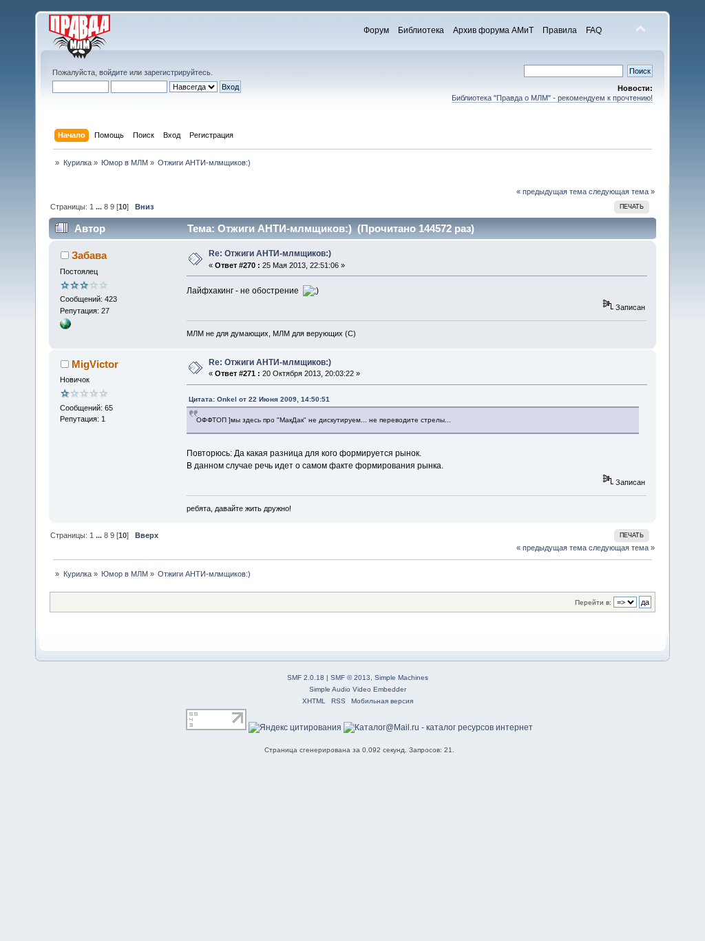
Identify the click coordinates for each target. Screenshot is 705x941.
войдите (113, 72)
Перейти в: (593, 602)
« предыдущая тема (551, 191)
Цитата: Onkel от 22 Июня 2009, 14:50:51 (259, 399)
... (100, 207)
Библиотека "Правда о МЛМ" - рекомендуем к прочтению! (552, 98)
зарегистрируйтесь (177, 72)
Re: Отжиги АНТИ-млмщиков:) (270, 253)
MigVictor (95, 364)
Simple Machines (401, 677)
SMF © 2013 (350, 677)
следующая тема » (622, 191)
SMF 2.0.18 (305, 677)
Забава (89, 255)
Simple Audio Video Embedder (357, 689)
